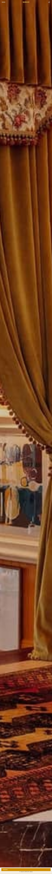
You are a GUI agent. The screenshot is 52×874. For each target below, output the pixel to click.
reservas (5, 869)
